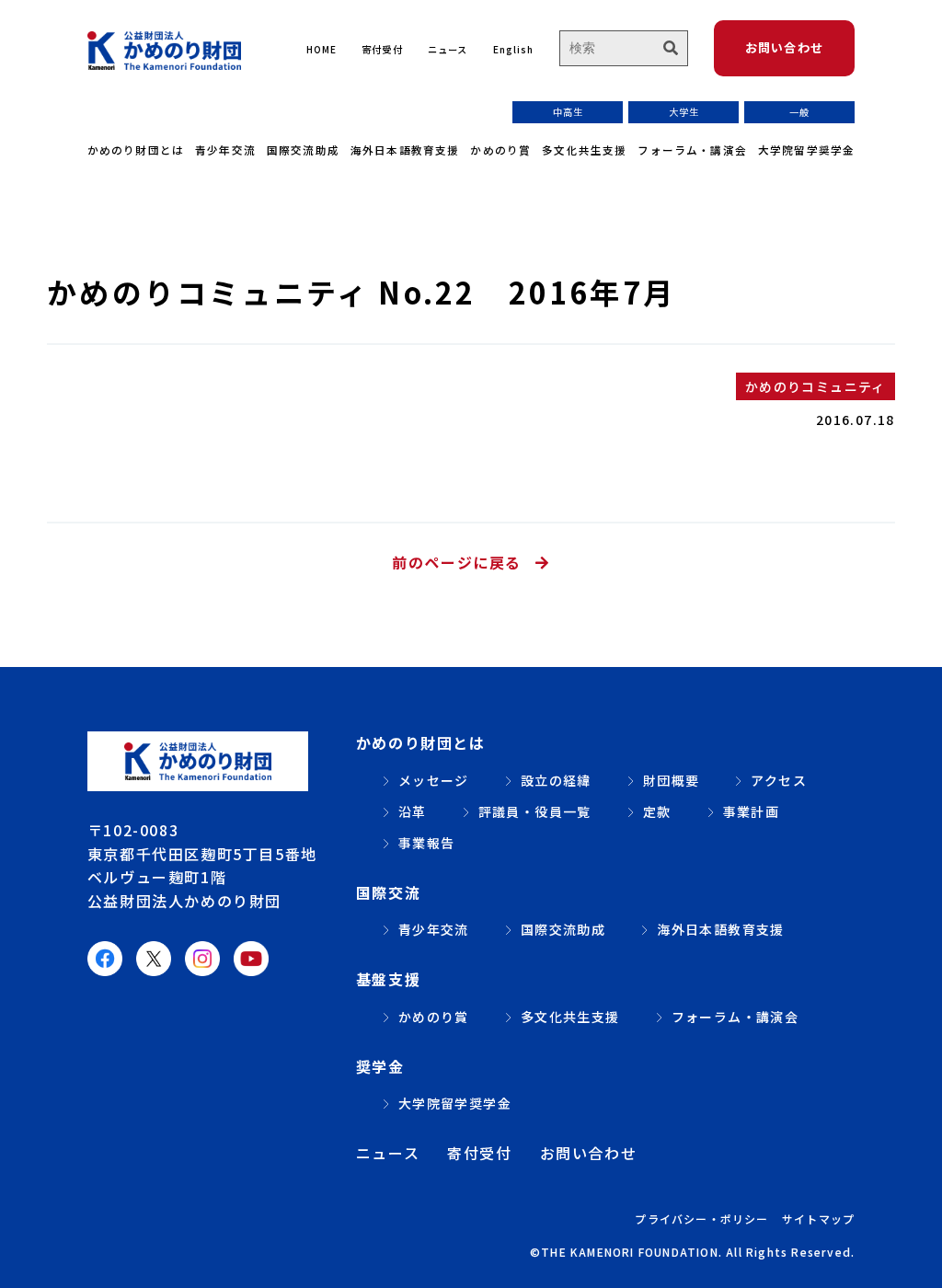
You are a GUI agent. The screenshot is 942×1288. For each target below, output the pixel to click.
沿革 (412, 811)
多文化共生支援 (584, 149)
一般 (799, 112)
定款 (657, 811)
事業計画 (751, 811)
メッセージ (433, 780)
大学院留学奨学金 (806, 149)
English (513, 49)
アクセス (779, 780)
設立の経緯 (556, 780)
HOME (321, 49)
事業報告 (426, 843)
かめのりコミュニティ (815, 386)
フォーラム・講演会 (692, 149)
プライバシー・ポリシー (701, 1218)
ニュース (447, 49)
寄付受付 (382, 49)
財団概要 (671, 780)
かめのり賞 (500, 149)
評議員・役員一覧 (535, 811)
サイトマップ (818, 1218)
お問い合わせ (784, 47)
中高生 (568, 112)
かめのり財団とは (135, 149)
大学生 (684, 112)
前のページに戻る (457, 562)
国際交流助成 (303, 149)
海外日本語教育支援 (405, 149)
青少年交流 (225, 149)
